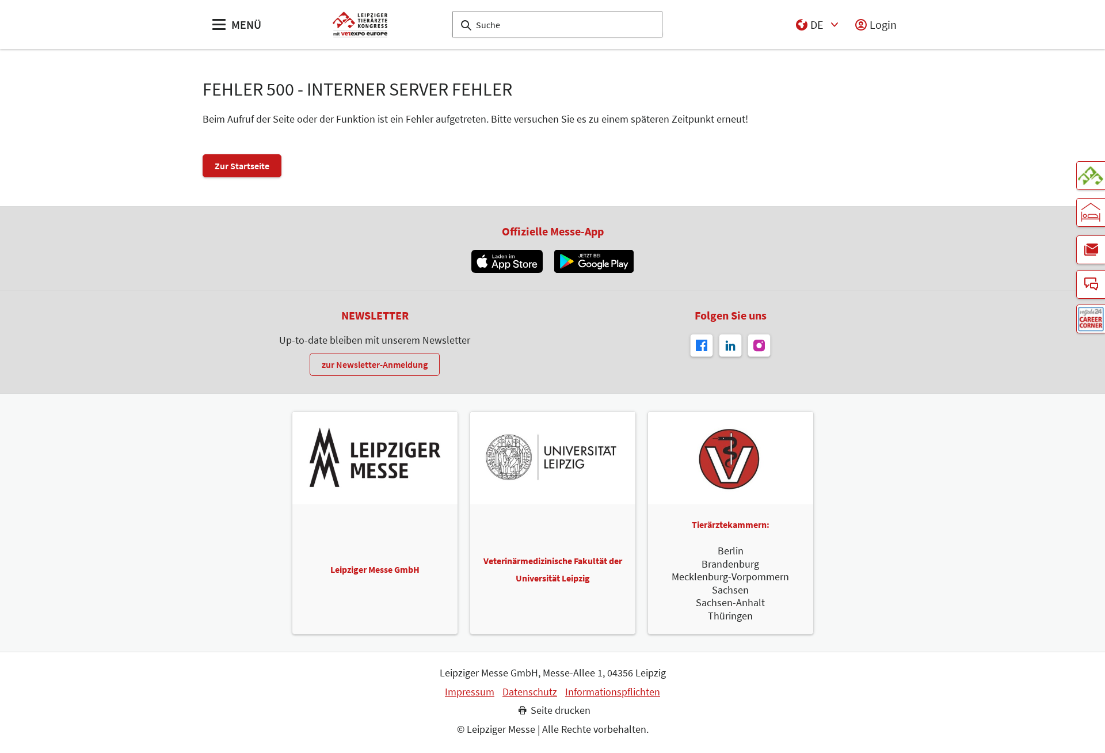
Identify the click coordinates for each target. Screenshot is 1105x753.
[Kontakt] (1090, 284)
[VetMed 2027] (1090, 175)
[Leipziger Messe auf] (730, 345)
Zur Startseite (242, 166)
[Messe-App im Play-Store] (594, 261)
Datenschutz (529, 692)
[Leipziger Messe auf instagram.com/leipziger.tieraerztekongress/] (759, 345)
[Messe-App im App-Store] (506, 261)
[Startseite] (360, 24)
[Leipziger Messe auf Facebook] (701, 345)
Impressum (469, 692)
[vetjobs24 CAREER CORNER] (1090, 319)
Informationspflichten (612, 692)
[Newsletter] (1090, 249)
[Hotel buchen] (1090, 212)
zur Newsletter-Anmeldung (375, 364)
